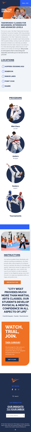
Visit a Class (12, 359)
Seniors (15, 187)
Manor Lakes (10, 76)
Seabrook (9, 71)
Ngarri (8, 86)
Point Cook (9, 81)
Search (16, 396)
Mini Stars (15, 127)
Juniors (15, 157)
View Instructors (12, 282)
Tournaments (15, 216)
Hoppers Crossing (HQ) (14, 66)
